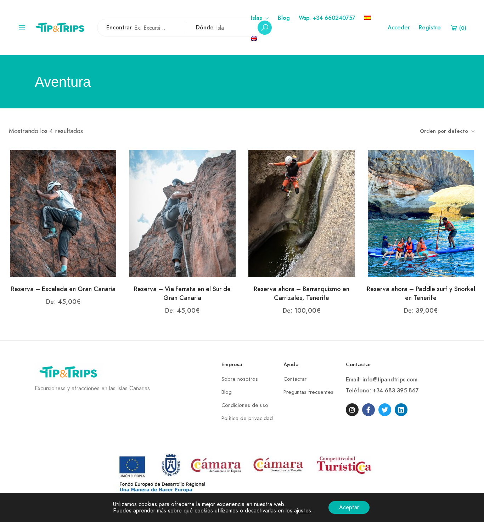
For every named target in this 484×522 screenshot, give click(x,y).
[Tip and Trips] (61, 27)
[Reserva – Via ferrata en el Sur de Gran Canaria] (182, 213)
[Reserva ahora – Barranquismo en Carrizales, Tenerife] (301, 213)
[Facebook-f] (368, 409)
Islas (256, 18)
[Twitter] (384, 409)
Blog (284, 18)
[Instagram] (352, 409)
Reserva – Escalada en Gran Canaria (63, 288)
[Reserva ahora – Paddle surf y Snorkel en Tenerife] (421, 213)
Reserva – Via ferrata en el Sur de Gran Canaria (182, 293)
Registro (430, 28)
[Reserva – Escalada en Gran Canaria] (63, 213)
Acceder (399, 28)
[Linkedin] (401, 409)
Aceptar (349, 507)
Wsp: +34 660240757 (327, 18)
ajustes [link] (302, 511)
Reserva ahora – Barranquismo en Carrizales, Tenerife (301, 293)
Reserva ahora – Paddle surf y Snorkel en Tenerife (421, 293)
